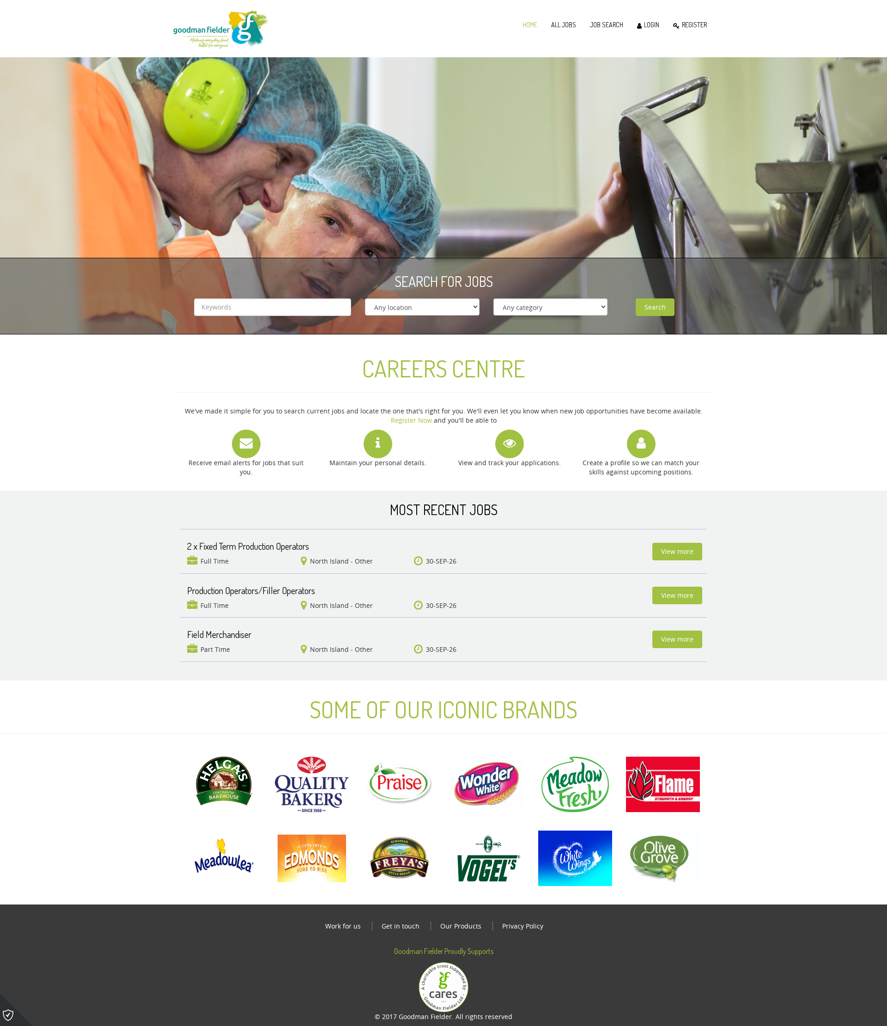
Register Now (411, 420)
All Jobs (563, 25)
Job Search (606, 25)
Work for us (343, 926)
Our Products (460, 926)
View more (677, 551)
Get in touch (400, 926)
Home (529, 25)
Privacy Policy (522, 926)
